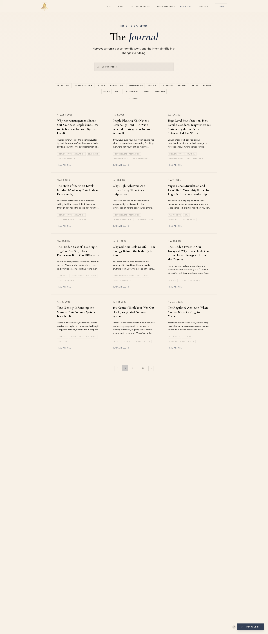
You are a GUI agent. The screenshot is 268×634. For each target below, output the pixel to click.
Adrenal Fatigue (83, 85)
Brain (146, 91)
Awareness (167, 85)
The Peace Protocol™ (141, 6)
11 (143, 368)
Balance (182, 85)
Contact (203, 6)
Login (221, 6)
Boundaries (132, 91)
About (121, 6)
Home (110, 6)
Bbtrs (195, 85)
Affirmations (136, 85)
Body (118, 91)
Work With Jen (165, 6)
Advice (101, 85)
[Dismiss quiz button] (234, 627)
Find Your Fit (253, 627)
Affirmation (116, 85)
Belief (106, 91)
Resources (186, 6)
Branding (160, 91)
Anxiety (152, 85)
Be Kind (207, 85)
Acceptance (63, 85)
